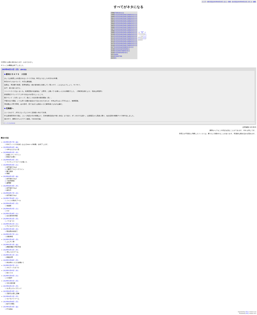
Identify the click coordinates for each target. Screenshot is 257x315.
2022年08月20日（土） (11, 165)
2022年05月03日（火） (11, 276)
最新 (229, 1)
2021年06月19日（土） (11, 291)
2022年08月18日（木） (11, 186)
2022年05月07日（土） (11, 265)
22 (139, 38)
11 (121, 13)
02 (117, 14)
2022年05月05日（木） (11, 270)
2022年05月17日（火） (11, 234)
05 (123, 14)
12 (122, 13)
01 (115, 14)
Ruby (247, 313)
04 (121, 14)
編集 (254, 1)
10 (119, 13)
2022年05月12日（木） (11, 250)
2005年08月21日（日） (11, 69)
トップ (204, 1)
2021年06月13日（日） (11, 296)
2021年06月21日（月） (11, 286)
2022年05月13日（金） (11, 244)
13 (145, 36)
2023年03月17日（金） (11, 142)
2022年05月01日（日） (11, 281)
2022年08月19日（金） (11, 176)
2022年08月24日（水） (11, 160)
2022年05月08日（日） (11, 260)
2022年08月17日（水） (11, 193)
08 (128, 14)
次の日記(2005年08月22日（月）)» (242, 1)
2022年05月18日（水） (11, 229)
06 (124, 14)
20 (145, 37)
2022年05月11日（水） (11, 255)
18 (143, 37)
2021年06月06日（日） (11, 301)
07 (115, 13)
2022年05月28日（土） (11, 213)
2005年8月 (142, 32)
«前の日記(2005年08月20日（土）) (217, 1)
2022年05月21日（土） (11, 224)
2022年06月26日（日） (11, 203)
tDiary (247, 311)
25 (143, 38)
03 (119, 14)
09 (117, 13)
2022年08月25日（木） (11, 152)
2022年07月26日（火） (11, 198)
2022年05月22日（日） (11, 219)
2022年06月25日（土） (11, 208)
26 (144, 38)
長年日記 (23, 69)
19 (144, 37)
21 (138, 38)
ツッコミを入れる (9, 123)
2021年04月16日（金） (11, 307)
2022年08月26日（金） (11, 147)
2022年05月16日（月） (11, 239)
